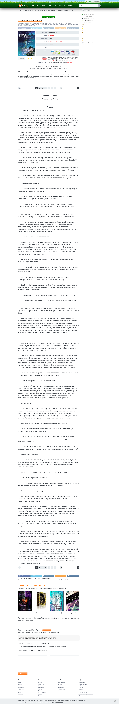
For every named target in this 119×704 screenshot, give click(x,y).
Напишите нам (51, 60)
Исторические (21, 687)
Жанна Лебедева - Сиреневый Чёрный (25, 613)
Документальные (87, 22)
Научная (40, 689)
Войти (89, 1)
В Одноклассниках (61, 28)
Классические (21, 689)
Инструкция (69, 62)
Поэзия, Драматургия (88, 44)
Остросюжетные (62, 687)
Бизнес (85, 32)
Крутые (19, 690)
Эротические (61, 690)
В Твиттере (35, 28)
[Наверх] (115, 701)
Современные (61, 689)
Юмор (85, 40)
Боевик (19, 682)
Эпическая (40, 695)
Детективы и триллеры (45, 5)
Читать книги (35, 5)
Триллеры (20, 692)
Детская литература (88, 28)
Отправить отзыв (22, 673)
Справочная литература (89, 36)
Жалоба (44, 58)
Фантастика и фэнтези (89, 14)
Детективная (41, 685)
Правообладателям (83, 692)
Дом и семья (86, 30)
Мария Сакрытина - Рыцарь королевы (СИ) (41, 613)
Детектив (20, 684)
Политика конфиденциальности (86, 694)
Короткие (60, 684)
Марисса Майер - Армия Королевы (72, 613)
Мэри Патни (51, 35)
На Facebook (23, 28)
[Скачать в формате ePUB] (58, 54)
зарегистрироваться (33, 638)
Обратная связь (82, 695)
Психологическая (42, 690)
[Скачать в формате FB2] (53, 54)
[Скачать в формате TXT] (63, 54)
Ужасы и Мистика (42, 692)
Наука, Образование (88, 20)
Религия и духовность (88, 34)
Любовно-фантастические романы (56, 41)
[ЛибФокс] (24, 5)
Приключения (87, 26)
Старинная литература (89, 38)
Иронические (21, 685)
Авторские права (49, 17)
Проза (85, 24)
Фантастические (62, 685)
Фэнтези (40, 694)
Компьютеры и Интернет (89, 42)
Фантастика (69, 5)
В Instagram (48, 28)
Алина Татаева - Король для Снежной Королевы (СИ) (57, 613)
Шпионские (20, 694)
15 (61, 88)
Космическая (41, 687)
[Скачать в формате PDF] (73, 54)
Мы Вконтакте (73, 28)
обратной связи (59, 702)
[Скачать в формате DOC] (68, 54)
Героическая (41, 684)
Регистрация (96, 1)
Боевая (40, 682)
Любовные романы (59, 5)
